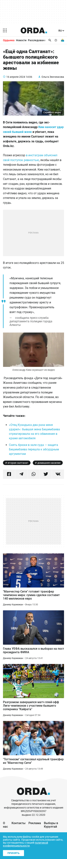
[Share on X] (46, 474)
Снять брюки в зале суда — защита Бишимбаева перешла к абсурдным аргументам (34, 449)
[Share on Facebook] (9, 474)
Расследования (37, 40)
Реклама (34, 823)
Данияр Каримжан (13, 604)
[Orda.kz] (33, 797)
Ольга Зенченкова (53, 76)
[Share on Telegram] (21, 474)
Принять (13, 853)
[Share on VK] (58, 474)
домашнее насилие (48, 462)
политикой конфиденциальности (25, 844)
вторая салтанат (18, 462)
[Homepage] (34, 30)
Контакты (18, 823)
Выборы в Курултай (51, 824)
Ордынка (9, 40)
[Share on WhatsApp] (34, 474)
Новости (21, 40)
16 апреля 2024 (15, 76)
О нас (5, 824)
